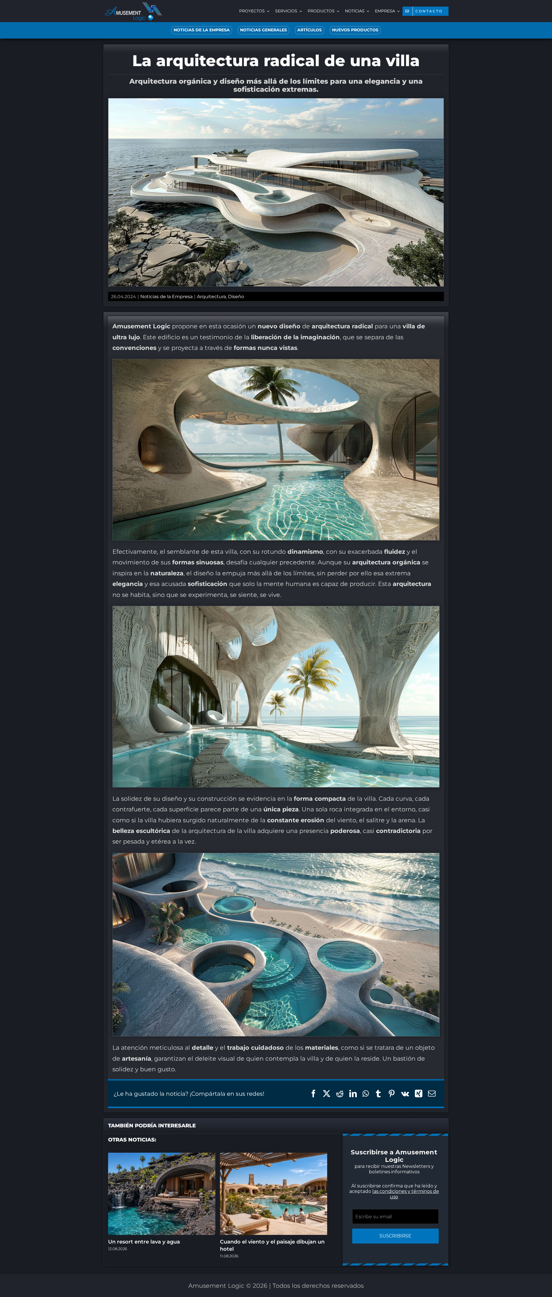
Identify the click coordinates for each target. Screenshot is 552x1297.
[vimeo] (293, 718)
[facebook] (236, 718)
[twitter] (247, 718)
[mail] (305, 718)
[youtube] (282, 718)
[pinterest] (270, 718)
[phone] (316, 718)
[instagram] (259, 718)
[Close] (378, 578)
